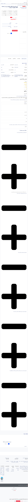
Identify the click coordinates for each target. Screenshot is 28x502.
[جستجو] (1, 1)
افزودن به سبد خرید (15, 30)
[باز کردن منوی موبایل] (27, 1)
